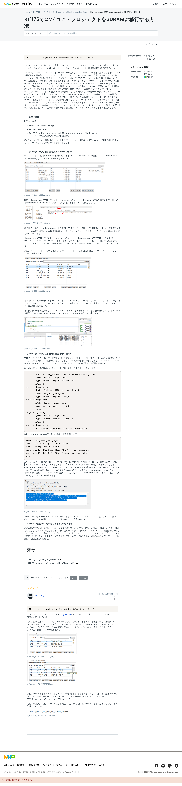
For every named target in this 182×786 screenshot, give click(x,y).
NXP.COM (89, 4)
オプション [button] (151, 44)
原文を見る (88, 57)
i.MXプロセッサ (39, 12)
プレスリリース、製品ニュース (54, 765)
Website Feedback (72, 772)
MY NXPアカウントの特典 (93, 765)
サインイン (173, 4)
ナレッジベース (57, 4)
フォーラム (43, 4)
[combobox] (103, 33)
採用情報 (20, 765)
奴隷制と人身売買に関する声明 (40, 772)
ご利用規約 (17, 772)
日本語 (155, 4)
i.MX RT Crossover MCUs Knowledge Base (68, 12)
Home (27, 12)
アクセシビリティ (58, 772)
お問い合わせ (75, 765)
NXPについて (9, 765)
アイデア (70, 4)
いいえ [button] (83, 578)
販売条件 (26, 772)
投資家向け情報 (33, 765)
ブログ (79, 4)
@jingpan (66, 614)
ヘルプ (164, 4)
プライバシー (8, 772)
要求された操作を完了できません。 (18, 780)
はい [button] (73, 578)
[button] (64, 177)
